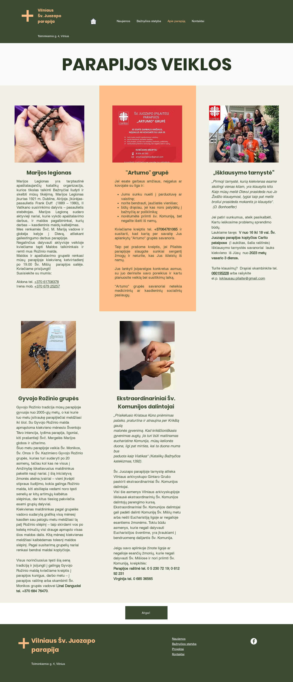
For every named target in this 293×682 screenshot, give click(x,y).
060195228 (220, 273)
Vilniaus (46, 10)
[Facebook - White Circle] (254, 641)
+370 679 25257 (47, 286)
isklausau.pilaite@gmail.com (242, 278)
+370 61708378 (46, 282)
